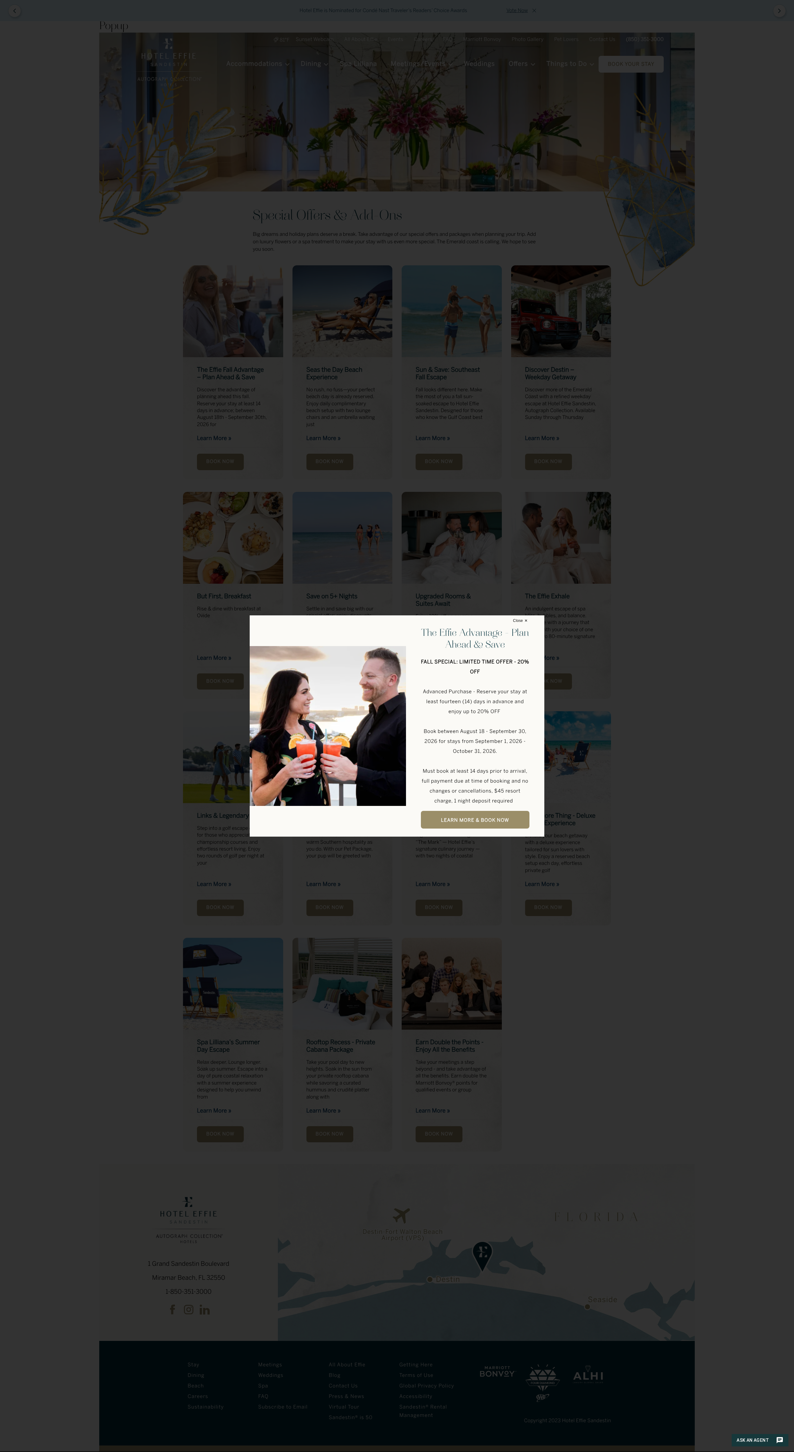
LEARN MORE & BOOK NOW (475, 820)
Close (518, 620)
